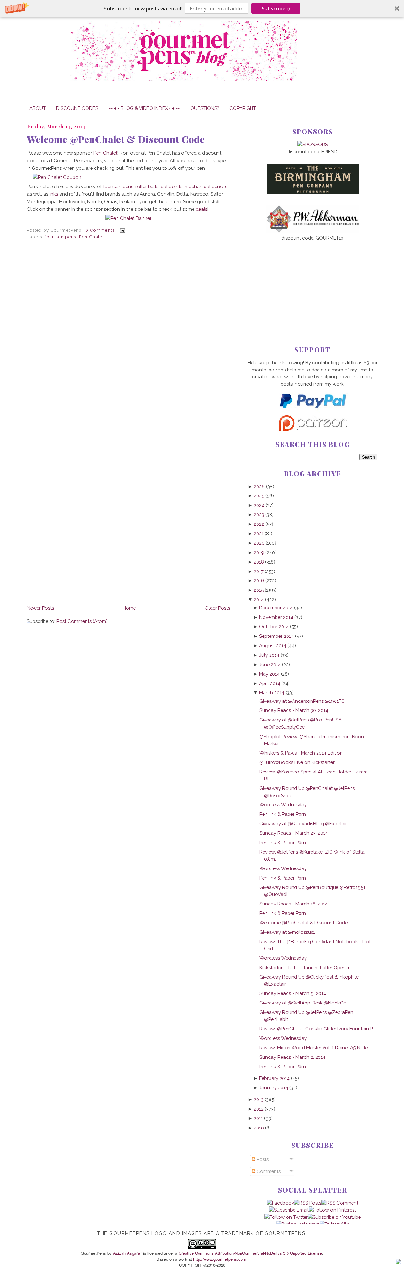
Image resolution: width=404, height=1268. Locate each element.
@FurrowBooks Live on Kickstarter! (297, 762)
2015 (259, 590)
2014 (259, 599)
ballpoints (171, 186)
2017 (259, 571)
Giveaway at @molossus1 (287, 932)
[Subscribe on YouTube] (334, 1217)
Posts (262, 1159)
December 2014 (276, 607)
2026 (259, 486)
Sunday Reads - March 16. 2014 (293, 903)
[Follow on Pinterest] (332, 1209)
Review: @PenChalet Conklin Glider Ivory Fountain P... (317, 1028)
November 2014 (276, 617)
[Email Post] (121, 230)
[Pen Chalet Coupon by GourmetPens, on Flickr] (57, 177)
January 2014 (273, 1087)
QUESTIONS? (204, 108)
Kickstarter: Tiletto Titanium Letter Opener (304, 967)
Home (129, 608)
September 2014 (276, 636)
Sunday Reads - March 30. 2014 (293, 710)
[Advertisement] (312, 283)
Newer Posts (40, 608)
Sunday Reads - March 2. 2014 (292, 1057)
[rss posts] (307, 1203)
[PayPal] (312, 411)
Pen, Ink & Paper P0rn (282, 814)
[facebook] (280, 1203)
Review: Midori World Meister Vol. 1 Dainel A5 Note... (315, 1047)
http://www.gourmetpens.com (219, 1259)
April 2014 (269, 683)
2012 (259, 1108)
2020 (259, 543)
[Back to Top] (398, 1262)
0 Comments (100, 230)
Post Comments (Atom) (82, 621)
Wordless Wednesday (283, 804)
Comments (268, 1171)
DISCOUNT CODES (77, 108)
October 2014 (274, 626)
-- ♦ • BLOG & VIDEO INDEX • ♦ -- (144, 108)
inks (54, 194)
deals (201, 209)
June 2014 (270, 664)
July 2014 (269, 655)
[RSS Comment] (339, 1203)
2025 (259, 495)
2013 (259, 1099)
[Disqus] (128, 348)
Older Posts (217, 608)
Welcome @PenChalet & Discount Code (116, 139)
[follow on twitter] (286, 1217)
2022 (259, 524)
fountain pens (118, 186)
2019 (259, 552)
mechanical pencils (206, 186)
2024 (259, 505)
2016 (259, 580)
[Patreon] (312, 429)
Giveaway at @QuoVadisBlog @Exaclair (303, 823)
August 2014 (272, 645)
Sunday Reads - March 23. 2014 (293, 833)
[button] (202, 8)
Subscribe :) (276, 8)
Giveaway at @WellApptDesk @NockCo (303, 1002)
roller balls (146, 186)
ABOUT (37, 108)
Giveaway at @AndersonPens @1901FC (302, 701)
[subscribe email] (289, 1209)
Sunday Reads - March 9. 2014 (292, 993)
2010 (259, 1127)
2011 (258, 1118)
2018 (259, 562)
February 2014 (274, 1078)
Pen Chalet (105, 153)
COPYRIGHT (242, 108)
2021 (259, 533)
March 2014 (271, 692)
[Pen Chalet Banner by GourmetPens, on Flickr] (128, 218)
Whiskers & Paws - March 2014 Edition (301, 752)
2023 (259, 514)
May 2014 (269, 674)
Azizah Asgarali (127, 1253)
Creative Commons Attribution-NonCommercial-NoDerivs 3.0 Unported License (250, 1253)
